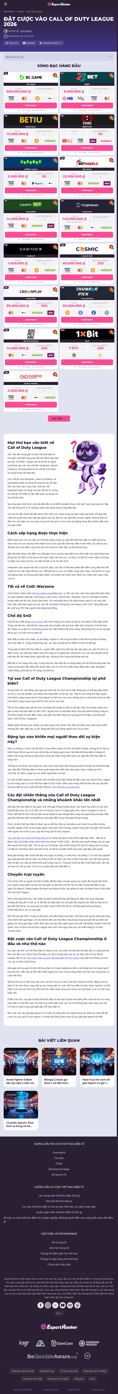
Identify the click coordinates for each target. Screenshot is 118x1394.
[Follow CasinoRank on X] (55, 1305)
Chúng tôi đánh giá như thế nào (59, 1253)
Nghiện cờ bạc (74, 1389)
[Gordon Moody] (89, 1343)
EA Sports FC (59, 1174)
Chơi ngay (31, 105)
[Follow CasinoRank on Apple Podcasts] (77, 1305)
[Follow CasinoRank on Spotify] (70, 1305)
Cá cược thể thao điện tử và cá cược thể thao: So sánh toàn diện (59, 1206)
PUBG (59, 1163)
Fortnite (59, 1158)
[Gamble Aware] (53, 1356)
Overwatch (59, 1152)
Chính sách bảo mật (59, 1264)
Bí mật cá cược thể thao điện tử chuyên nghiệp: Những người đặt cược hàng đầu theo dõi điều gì (58, 1219)
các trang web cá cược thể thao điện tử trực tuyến (52, 958)
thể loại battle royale (42, 593)
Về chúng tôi (59, 1242)
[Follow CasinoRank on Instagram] (48, 1305)
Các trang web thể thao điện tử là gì (59, 1195)
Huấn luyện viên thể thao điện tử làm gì (59, 1212)
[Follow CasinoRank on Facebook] (40, 1305)
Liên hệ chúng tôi (59, 1248)
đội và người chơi (70, 787)
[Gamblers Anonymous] (40, 1343)
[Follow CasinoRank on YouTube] (63, 1305)
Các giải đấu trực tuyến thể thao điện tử (28, 838)
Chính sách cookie (50, 1389)
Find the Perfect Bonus (59, 1201)
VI (58, 1313)
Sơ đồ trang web (97, 1389)
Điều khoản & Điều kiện (23, 1389)
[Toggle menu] (5, 4)
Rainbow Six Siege (59, 1169)
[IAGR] (24, 1343)
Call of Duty (37, 621)
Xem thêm (57, 418)
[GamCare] (62, 1343)
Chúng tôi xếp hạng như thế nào (59, 1259)
